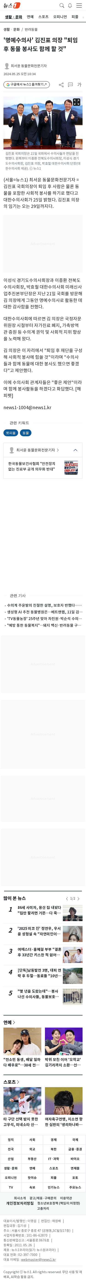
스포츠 (9, 1082)
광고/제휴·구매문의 (43, 1198)
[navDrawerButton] (79, 5)
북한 (54, 1149)
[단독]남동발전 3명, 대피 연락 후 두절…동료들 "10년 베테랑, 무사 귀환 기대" (39, 976)
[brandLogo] (11, 5)
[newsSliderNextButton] (78, 899)
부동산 (32, 1159)
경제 (54, 1140)
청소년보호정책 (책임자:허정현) (58, 1203)
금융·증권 (75, 1149)
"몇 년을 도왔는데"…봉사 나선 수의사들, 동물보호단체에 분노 (38, 997)
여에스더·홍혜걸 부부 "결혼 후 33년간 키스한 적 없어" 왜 (39, 955)
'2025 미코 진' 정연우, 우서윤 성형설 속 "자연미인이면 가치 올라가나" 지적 (39, 934)
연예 (7, 1022)
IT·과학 (53, 1159)
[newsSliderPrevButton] (67, 899)
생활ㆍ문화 (11, 29)
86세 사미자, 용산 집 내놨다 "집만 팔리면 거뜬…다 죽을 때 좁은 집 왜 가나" (39, 913)
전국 (11, 1149)
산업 (11, 1159)
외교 (32, 1149)
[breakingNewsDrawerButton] (70, 5)
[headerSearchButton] (62, 5)
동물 (25, 433)
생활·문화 (11, 1168)
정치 (11, 1140)
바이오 (75, 1159)
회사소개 (20, 1198)
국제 (75, 1140)
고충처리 (43, 1209)
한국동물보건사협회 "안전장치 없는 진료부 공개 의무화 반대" (31, 466)
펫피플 (11, 433)
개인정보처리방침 (20, 1203)
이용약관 (66, 1198)
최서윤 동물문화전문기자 (29, 66)
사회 (32, 1140)
